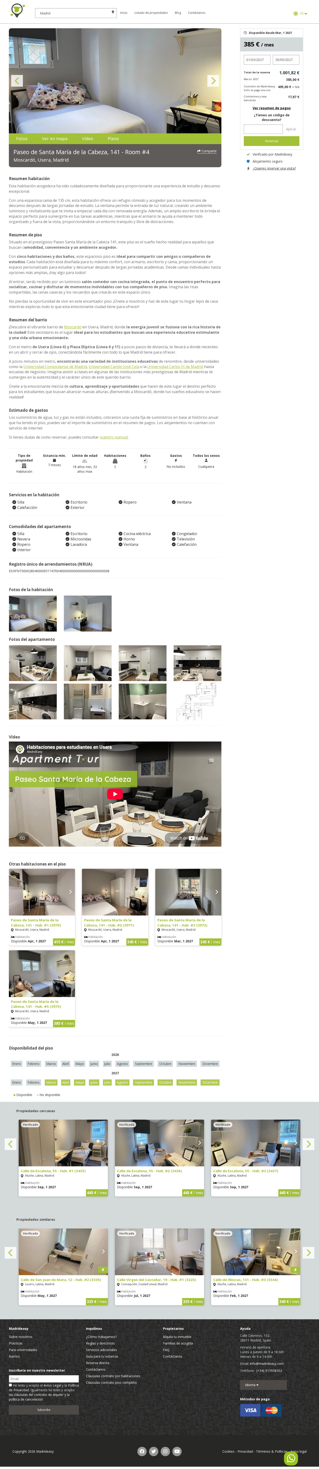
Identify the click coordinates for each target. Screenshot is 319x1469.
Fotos (22, 138)
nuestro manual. (114, 437)
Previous (17, 81)
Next (213, 81)
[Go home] (17, 10)
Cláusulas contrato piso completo (111, 1382)
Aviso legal (299, 1451)
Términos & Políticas (271, 1451)
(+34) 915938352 (269, 1370)
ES (302, 13)
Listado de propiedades (151, 13)
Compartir (209, 151)
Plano (113, 138)
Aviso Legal (52, 1385)
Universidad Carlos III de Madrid (175, 366)
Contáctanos (197, 13)
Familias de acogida (178, 1343)
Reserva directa (97, 1363)
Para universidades (23, 1350)
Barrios (14, 1356)
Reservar (271, 141)
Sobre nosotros (20, 1336)
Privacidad (245, 1451)
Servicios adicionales (101, 1350)
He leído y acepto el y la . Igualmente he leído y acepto (44, 1392)
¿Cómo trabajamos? (101, 1336)
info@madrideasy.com (267, 1363)
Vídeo (87, 138)
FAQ (166, 1350)
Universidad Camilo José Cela (114, 366)
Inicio (124, 13)
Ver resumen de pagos (272, 108)
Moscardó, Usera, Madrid (41, 160)
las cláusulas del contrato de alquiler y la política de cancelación (39, 1397)
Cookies (228, 1451)
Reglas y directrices (100, 1343)
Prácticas (16, 1343)
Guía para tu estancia (102, 1356)
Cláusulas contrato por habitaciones (113, 1376)
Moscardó (73, 327)
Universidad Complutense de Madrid (55, 366)
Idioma (250, 1385)
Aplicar (291, 129)
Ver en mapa (54, 138)
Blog (178, 13)
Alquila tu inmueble (177, 1336)
